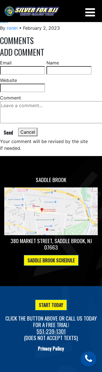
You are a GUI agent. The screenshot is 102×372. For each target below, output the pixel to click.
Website (8, 80)
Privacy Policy (51, 348)
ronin (12, 28)
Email (6, 63)
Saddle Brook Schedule (51, 260)
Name (52, 63)
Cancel (27, 132)
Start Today (51, 305)
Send (8, 132)
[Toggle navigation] (89, 11)
